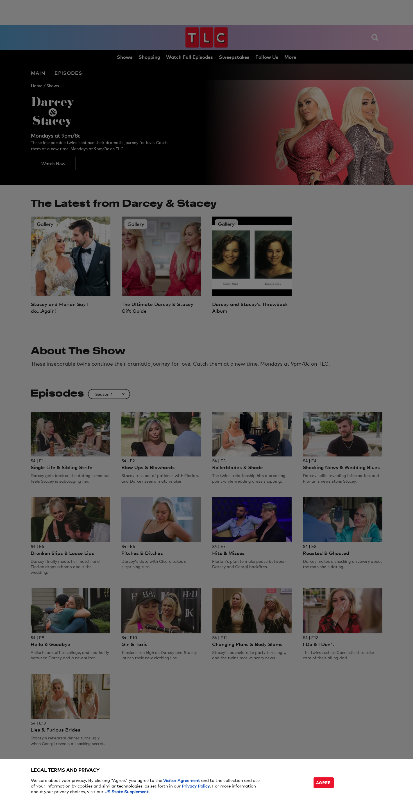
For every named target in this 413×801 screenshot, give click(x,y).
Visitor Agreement (181, 780)
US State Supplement (127, 791)
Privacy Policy (196, 785)
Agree (323, 782)
